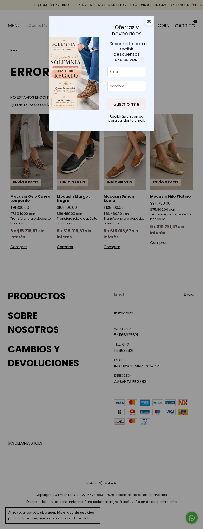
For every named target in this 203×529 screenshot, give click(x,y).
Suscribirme (127, 104)
